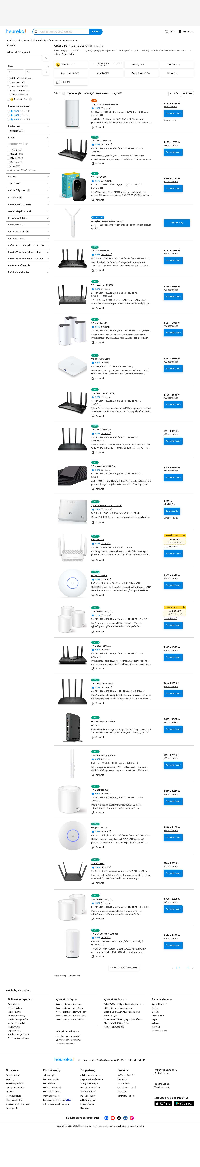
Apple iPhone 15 (159, 1004)
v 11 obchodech (171, 434)
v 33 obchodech (171, 830)
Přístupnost (11, 1108)
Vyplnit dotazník (161, 1087)
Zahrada (155, 1023)
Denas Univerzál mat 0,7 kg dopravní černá (123, 1019)
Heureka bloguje (13, 1095)
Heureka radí (49, 1083)
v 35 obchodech (171, 758)
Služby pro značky (88, 1091)
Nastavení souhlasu (52, 1091)
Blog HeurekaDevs (14, 1100)
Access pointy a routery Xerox (69, 1004)
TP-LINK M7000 (98, 177)
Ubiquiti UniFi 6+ (99, 827)
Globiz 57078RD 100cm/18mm (117, 1023)
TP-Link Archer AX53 (101, 140)
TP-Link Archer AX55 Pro (103, 466)
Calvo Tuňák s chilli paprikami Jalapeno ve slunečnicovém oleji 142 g (124, 1004)
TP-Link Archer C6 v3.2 (102, 683)
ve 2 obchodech (171, 722)
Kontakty (10, 1079)
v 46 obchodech (171, 470)
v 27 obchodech (171, 181)
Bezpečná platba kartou (54, 1100)
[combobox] (60, 32)
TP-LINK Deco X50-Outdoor (104, 933)
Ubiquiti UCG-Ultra (100, 358)
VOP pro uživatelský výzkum (56, 1104)
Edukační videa (87, 1104)
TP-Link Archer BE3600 (102, 285)
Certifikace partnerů (126, 1087)
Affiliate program (87, 1100)
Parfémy (155, 1008)
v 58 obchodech (171, 686)
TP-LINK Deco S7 (99, 323)
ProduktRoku (123, 1083)
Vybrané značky (64, 999)
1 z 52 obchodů (170, 618)
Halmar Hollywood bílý (114, 1027)
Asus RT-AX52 (97, 863)
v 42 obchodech (171, 326)
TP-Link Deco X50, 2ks (102, 899)
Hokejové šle (14, 1027)
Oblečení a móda (159, 1030)
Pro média (10, 1091)
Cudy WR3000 (97, 539)
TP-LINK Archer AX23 (101, 250)
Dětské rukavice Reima (18, 1038)
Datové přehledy (87, 1095)
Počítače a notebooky (37, 40)
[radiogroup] (28, 115)
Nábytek (156, 1027)
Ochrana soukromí (51, 1095)
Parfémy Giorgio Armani (18, 1034)
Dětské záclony (15, 1008)
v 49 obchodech (171, 902)
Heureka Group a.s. (86, 1126)
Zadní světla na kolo (17, 1023)
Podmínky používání (15, 1083)
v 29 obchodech (171, 938)
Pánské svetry (14, 1012)
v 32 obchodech (171, 361)
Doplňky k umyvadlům (18, 1019)
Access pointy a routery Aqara (69, 1008)
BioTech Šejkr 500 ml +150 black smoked (122, 1012)
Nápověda (84, 1108)
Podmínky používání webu (132, 1126)
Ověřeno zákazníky (126, 1075)
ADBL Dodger (110, 1015)
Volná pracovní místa (15, 1087)
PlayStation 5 (158, 1015)
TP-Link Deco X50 (99, 790)
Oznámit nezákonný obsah (18, 1104)
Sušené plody (14, 1004)
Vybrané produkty (114, 999)
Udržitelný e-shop (125, 1095)
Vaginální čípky (14, 1030)
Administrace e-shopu (90, 1075)
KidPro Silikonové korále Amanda (119, 1008)
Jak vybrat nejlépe (66, 1031)
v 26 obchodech (171, 289)
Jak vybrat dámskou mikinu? (68, 1040)
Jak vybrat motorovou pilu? (68, 1036)
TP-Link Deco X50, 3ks (102, 611)
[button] (24, 58)
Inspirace (121, 1091)
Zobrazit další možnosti (20, 170)
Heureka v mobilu (51, 1079)
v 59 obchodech (171, 253)
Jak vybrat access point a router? (107, 221)
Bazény (155, 1012)
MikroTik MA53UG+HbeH (103, 721)
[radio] (8, 111)
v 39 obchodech (171, 794)
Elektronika (21, 40)
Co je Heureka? (13, 1075)
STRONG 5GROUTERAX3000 (104, 104)
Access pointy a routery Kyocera (71, 1015)
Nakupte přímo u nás (52, 1087)
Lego (154, 1019)
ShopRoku (122, 1079)
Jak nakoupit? (49, 1075)
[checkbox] (8, 78)
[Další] (193, 968)
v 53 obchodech (171, 397)
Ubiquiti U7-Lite (99, 575)
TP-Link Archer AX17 (101, 429)
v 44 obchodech (171, 145)
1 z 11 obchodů (170, 546)
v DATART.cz (169, 504)
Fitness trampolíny (16, 1015)
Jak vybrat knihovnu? (65, 1043)
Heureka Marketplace (90, 1087)
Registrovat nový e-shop (91, 1079)
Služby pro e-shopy (89, 1083)
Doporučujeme (160, 999)
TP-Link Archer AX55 (101, 645)
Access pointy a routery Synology (71, 1012)
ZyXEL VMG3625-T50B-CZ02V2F (106, 505)
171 (188, 967)
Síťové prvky (53, 40)
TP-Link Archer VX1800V (102, 393)
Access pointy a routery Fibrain (70, 1019)
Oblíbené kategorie (19, 999)
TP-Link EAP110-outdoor (103, 755)
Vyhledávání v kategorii (18, 52)
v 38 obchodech (171, 578)
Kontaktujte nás (161, 1073)
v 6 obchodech (170, 106)
